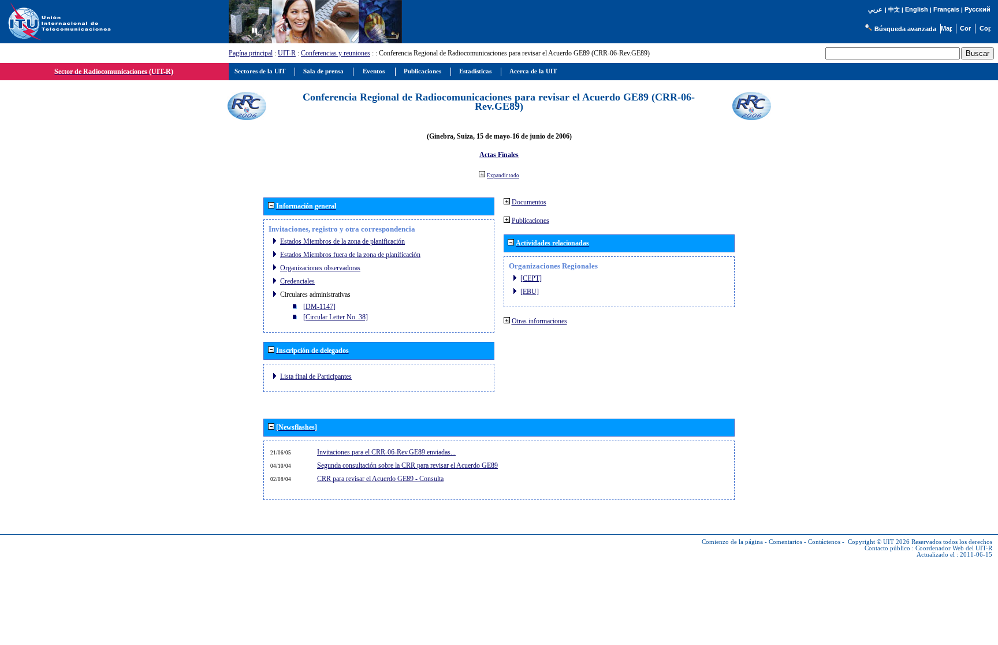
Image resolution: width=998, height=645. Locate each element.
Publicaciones (530, 221)
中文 (894, 9)
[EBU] (529, 292)
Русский (977, 9)
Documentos (529, 202)
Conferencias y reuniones (335, 53)
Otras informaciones (539, 321)
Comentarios (785, 542)
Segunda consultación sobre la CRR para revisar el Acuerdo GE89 (407, 465)
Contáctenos (824, 542)
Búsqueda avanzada (905, 28)
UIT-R (287, 53)
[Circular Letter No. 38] (335, 317)
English (916, 9)
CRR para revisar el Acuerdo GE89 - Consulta (380, 479)
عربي (875, 9)
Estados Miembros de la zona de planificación (342, 241)
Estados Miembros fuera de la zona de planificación (350, 255)
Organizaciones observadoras (320, 268)
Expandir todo (503, 175)
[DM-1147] (319, 307)
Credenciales (297, 281)
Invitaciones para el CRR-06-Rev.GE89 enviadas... (386, 452)
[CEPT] (531, 278)
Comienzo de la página (732, 542)
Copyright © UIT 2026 (879, 542)
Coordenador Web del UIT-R (953, 548)
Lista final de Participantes (316, 376)
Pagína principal (251, 53)
